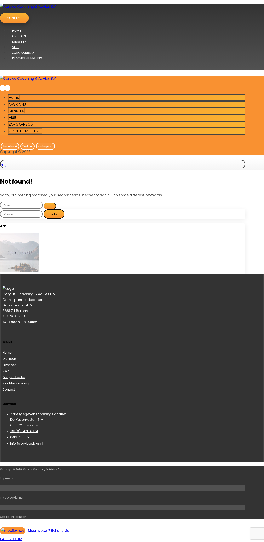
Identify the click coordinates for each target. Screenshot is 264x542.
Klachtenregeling (16, 383)
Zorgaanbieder (14, 377)
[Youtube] (4, 328)
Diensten (9, 358)
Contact (9, 389)
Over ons (9, 365)
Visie (6, 371)
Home (7, 352)
